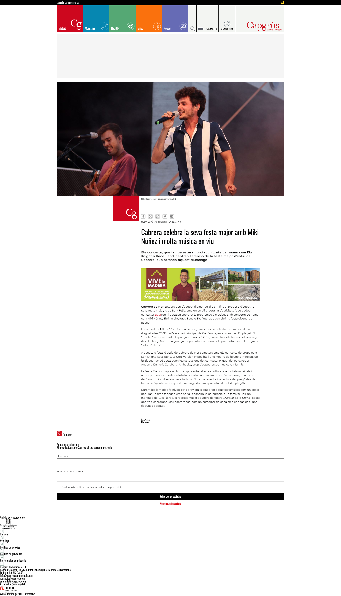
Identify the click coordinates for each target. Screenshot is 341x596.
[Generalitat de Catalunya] (170, 524)
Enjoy (140, 28)
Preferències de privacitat (13, 560)
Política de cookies (10, 547)
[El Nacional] (282, 2)
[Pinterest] (165, 216)
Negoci (167, 28)
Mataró (62, 28)
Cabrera (145, 422)
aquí (158, 314)
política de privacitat (109, 487)
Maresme (90, 28)
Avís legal (5, 541)
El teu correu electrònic (70, 471)
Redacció (147, 221)
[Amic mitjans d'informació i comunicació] (170, 589)
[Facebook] (143, 216)
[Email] (172, 216)
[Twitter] (150, 216)
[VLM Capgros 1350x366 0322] (200, 284)
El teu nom (63, 456)
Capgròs (257, 26)
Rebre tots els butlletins (170, 496)
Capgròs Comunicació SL (68, 2)
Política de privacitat (11, 554)
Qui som (4, 534)
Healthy (115, 28)
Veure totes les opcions (170, 503)
